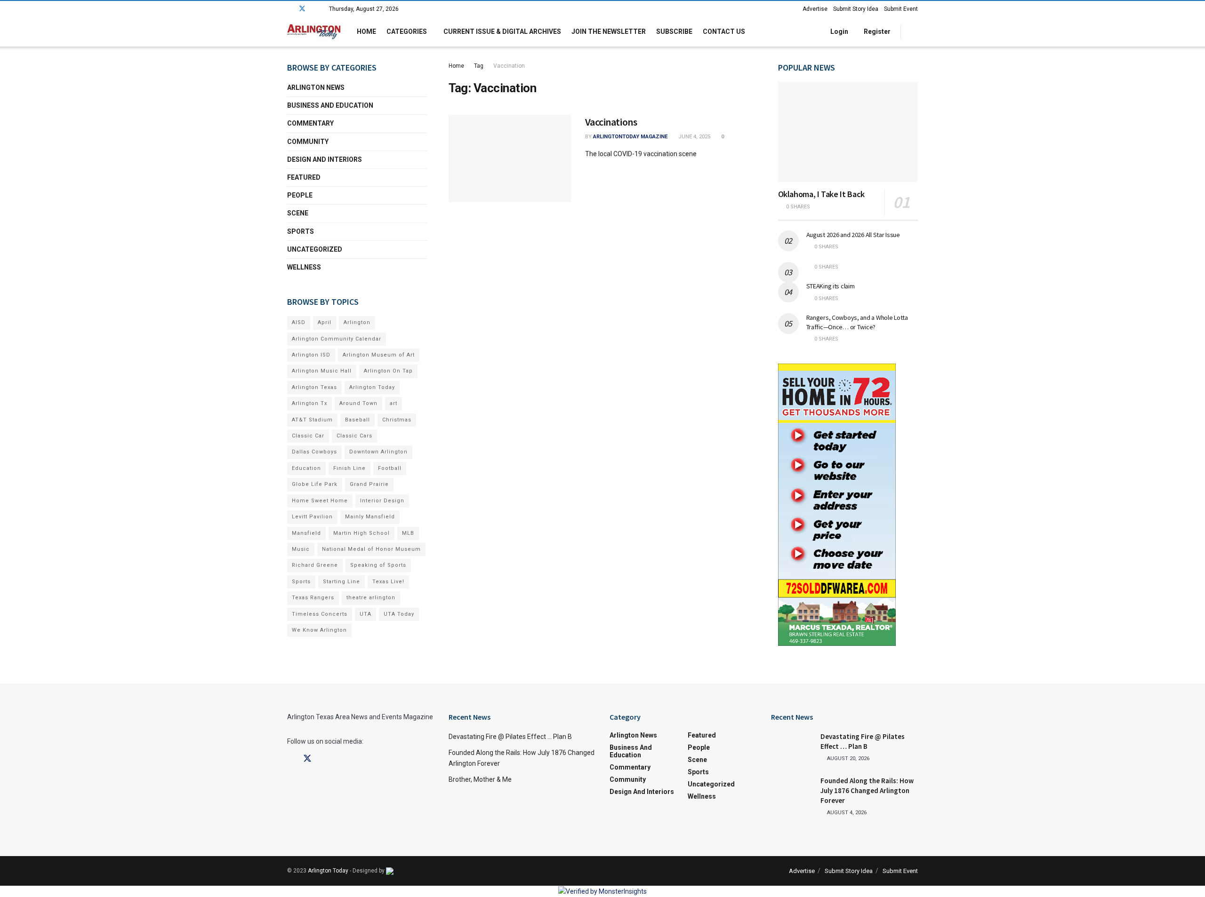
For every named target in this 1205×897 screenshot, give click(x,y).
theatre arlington (370, 598)
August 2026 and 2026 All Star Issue (853, 234)
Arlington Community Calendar (336, 339)
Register (876, 31)
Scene (297, 213)
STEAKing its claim (830, 286)
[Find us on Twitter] (302, 9)
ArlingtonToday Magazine (630, 137)
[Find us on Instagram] (314, 9)
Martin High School (361, 533)
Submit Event (901, 9)
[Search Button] (914, 32)
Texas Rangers (313, 598)
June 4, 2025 (693, 137)
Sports (300, 231)
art (393, 403)
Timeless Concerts (319, 614)
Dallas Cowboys (314, 452)
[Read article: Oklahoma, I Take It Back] (848, 132)
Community (308, 141)
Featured (304, 177)
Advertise (815, 9)
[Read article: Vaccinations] (510, 158)
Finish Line (349, 468)
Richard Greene (315, 565)
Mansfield (306, 533)
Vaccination (509, 66)
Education (306, 468)
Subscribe (674, 31)
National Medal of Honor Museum (371, 549)
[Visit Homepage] (313, 32)
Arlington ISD (311, 355)
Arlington (357, 322)
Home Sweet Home (320, 501)
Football (390, 468)
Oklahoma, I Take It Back (821, 194)
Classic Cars (354, 436)
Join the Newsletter (608, 31)
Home (366, 31)
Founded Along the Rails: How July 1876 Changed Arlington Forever (867, 790)
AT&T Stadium (312, 420)
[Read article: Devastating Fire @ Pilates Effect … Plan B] (792, 746)
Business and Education (330, 105)
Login (838, 31)
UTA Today (399, 614)
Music (301, 549)
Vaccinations (611, 121)
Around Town (358, 403)
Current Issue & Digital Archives (502, 31)
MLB (408, 533)
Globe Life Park (314, 484)
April (324, 322)
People (300, 195)
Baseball (357, 420)
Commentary (310, 123)
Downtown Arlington (378, 452)
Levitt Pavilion (312, 517)
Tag (478, 66)
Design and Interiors (324, 159)
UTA (365, 614)
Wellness (304, 267)
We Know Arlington (319, 630)
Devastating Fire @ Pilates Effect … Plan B (510, 736)
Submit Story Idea (855, 9)
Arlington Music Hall (322, 371)
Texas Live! (388, 582)
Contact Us (724, 31)
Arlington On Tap (388, 371)
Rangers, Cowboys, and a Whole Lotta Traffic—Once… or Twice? (857, 322)
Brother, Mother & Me (480, 779)
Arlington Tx (309, 403)
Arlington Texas (314, 387)
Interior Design (382, 501)
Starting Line (341, 582)
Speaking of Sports (378, 565)
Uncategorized (314, 249)
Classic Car (308, 436)
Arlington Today (372, 387)
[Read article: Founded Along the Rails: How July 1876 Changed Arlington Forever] (792, 791)
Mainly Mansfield (370, 517)
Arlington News (316, 87)
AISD (298, 322)
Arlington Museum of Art (379, 355)
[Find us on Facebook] (289, 9)
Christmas (396, 420)
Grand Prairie (369, 484)
